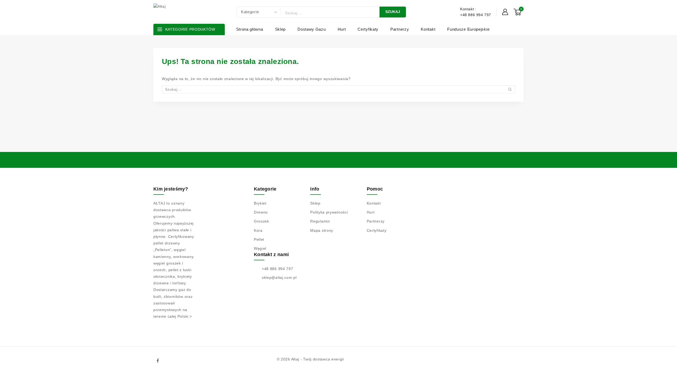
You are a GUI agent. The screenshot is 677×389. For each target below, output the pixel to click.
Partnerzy (399, 29)
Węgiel (260, 248)
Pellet (259, 239)
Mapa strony (321, 230)
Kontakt (428, 29)
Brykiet (260, 203)
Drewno (261, 212)
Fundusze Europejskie (468, 29)
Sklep (280, 29)
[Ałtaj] (179, 11)
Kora (258, 230)
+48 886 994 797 (277, 269)
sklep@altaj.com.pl (279, 277)
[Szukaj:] (338, 89)
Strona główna (249, 29)
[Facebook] (157, 360)
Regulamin (320, 221)
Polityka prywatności (329, 212)
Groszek (261, 221)
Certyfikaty (368, 29)
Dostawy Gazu (312, 29)
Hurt (342, 29)
